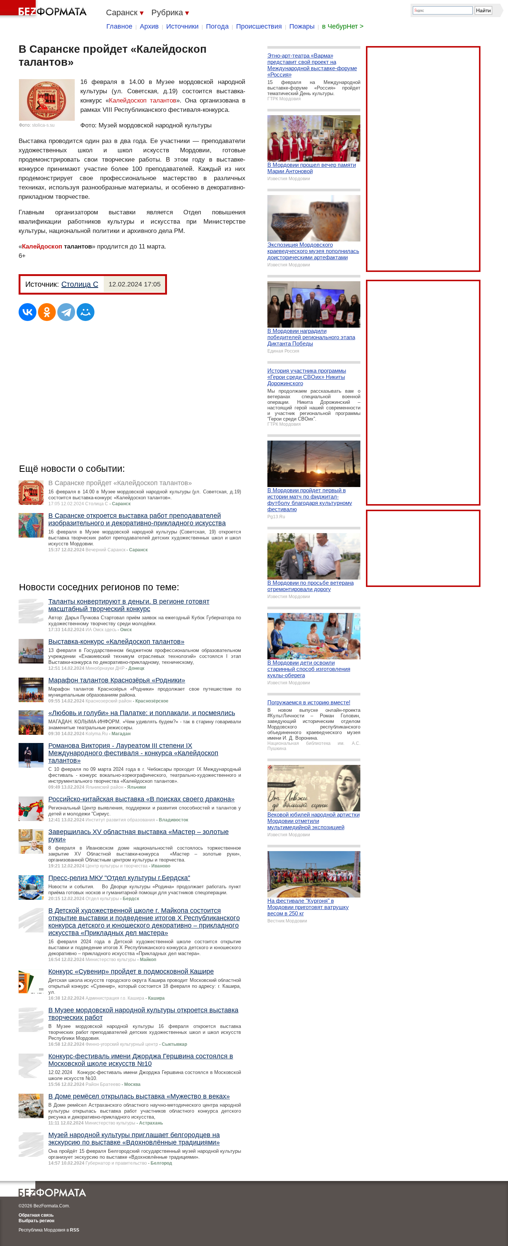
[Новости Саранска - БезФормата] (44, 9)
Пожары (302, 26)
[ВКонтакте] (27, 312)
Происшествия (259, 26)
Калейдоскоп (42, 246)
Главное (119, 26)
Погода (217, 26)
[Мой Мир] (85, 312)
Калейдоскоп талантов (142, 100)
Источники (182, 26)
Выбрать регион (36, 1220)
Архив (149, 26)
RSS (74, 1230)
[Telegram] (66, 312)
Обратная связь (36, 1215)
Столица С (79, 284)
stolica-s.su (43, 125)
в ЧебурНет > (343, 26)
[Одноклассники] (47, 312)
